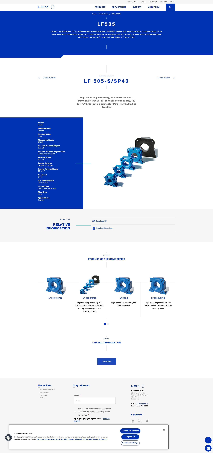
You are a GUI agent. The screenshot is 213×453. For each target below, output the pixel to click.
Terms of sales (44, 392)
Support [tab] (137, 7)
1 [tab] (105, 324)
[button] (8, 437)
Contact (163, 2)
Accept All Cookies (130, 431)
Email (76, 396)
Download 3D (101, 221)
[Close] (164, 429)
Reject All (130, 437)
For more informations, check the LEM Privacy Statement (59, 439)
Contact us (106, 361)
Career (143, 2)
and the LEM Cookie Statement (95, 439)
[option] (55, 288)
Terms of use (43, 395)
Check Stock (132, 2)
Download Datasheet (104, 228)
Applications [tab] (119, 7)
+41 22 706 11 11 (142, 404)
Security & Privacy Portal (47, 389)
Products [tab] (100, 7)
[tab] (170, 7)
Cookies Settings (130, 443)
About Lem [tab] (153, 7)
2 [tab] (108, 324)
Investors (153, 2)
